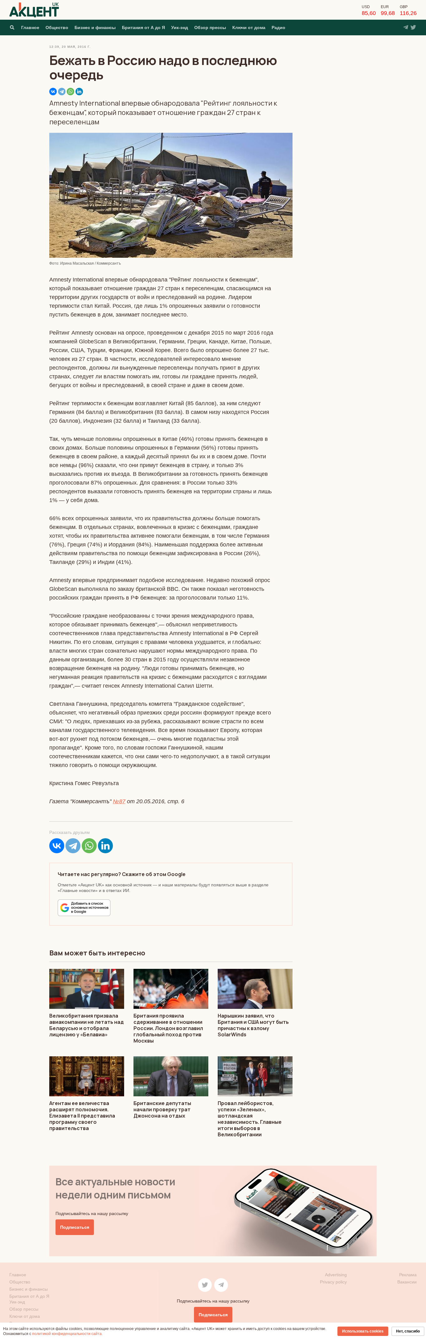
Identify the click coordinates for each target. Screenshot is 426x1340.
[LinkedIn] (79, 91)
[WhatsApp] (70, 91)
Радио (278, 27)
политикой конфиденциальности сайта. (67, 1334)
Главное (30, 27)
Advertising (336, 1274)
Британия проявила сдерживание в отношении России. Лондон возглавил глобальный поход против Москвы (168, 1028)
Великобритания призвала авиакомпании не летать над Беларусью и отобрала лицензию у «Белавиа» (86, 1025)
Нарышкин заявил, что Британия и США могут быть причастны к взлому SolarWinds (253, 1025)
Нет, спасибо (408, 1331)
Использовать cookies (363, 1331)
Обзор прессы (210, 27)
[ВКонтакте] (53, 91)
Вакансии (407, 1281)
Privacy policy (333, 1281)
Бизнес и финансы (95, 27)
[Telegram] (61, 91)
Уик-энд (179, 27)
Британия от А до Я (143, 27)
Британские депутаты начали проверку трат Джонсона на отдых (162, 1109)
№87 (119, 801)
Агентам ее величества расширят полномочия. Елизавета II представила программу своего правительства (82, 1116)
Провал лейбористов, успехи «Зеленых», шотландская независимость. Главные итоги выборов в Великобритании (250, 1119)
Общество (57, 27)
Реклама (408, 1274)
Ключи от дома (248, 27)
